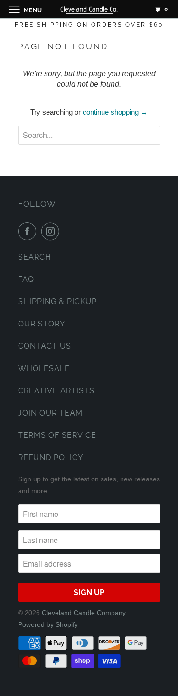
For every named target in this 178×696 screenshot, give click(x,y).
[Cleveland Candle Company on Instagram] (52, 231)
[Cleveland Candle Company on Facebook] (29, 231)
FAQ (26, 279)
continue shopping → (115, 112)
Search (34, 257)
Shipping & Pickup (57, 301)
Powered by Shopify (48, 624)
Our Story (41, 323)
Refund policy (50, 457)
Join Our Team (50, 412)
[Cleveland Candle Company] (89, 9)
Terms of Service (57, 435)
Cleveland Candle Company (83, 612)
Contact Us (44, 346)
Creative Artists (56, 390)
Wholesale (44, 368)
